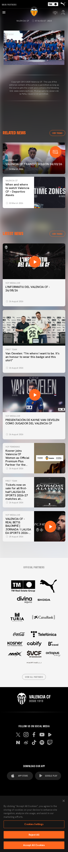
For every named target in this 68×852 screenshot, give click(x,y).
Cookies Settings (34, 824)
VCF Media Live (12, 283)
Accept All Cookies (34, 845)
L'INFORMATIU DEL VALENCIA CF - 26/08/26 (27, 288)
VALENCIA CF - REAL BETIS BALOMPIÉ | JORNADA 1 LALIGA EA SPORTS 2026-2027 (18, 527)
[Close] (64, 801)
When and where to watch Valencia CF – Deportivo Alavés (17, 190)
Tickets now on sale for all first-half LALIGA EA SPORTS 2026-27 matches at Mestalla (16, 493)
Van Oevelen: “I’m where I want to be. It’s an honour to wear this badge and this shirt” (32, 356)
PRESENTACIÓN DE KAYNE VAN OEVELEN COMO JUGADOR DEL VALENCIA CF (32, 421)
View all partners (34, 677)
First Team (11, 349)
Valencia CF (22, 20)
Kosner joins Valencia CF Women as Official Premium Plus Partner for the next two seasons (17, 459)
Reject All (34, 834)
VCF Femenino (12, 446)
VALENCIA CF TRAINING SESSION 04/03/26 (33, 164)
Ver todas (57, 133)
